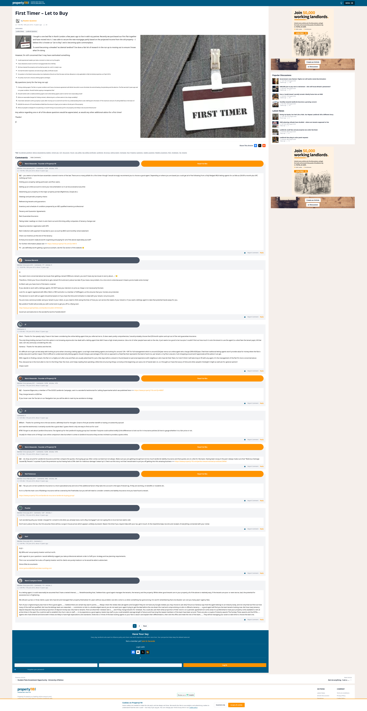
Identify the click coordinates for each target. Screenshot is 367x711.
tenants (184, 153)
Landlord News (20, 31)
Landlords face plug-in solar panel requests (294, 137)
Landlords (100, 153)
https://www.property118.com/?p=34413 (62, 244)
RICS (169, 153)
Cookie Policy (341, 698)
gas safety (78, 153)
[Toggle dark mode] (341, 3)
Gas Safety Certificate (89, 153)
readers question (149, 153)
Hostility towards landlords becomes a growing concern (298, 102)
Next (145, 626)
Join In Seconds (148, 641)
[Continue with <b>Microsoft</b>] (147, 652)
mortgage (123, 153)
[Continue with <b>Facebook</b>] (133, 652)
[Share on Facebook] (255, 145)
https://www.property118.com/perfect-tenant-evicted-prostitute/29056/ (201, 461)
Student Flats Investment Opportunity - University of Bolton (41, 680)
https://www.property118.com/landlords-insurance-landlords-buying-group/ (46, 495)
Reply (262, 253)
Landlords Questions (31, 31)
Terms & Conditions (343, 693)
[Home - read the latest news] (175, 3)
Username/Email (20, 662)
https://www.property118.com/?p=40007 (149, 390)
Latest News (321, 693)
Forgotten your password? (36, 669)
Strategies (175, 153)
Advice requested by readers (42, 153)
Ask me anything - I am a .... (338, 680)
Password (102, 662)
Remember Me (21, 669)
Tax (180, 153)
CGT (60, 153)
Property (133, 153)
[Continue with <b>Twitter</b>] (143, 652)
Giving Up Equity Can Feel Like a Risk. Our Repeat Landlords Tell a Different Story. (307, 114)
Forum (72, 153)
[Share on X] (259, 145)
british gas (55, 153)
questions (139, 153)
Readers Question (30, 21)
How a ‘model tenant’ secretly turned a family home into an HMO (301, 94)
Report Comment (253, 253)
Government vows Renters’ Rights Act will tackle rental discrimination (303, 79)
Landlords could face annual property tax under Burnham (299, 130)
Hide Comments (35, 157)
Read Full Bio (202, 164)
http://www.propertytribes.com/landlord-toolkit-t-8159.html (40, 308)
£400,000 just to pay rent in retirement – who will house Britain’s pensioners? (305, 87)
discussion (66, 153)
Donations (320, 698)
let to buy (107, 153)
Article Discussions (323, 696)
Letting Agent (114, 153)
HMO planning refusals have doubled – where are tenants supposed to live (304, 122)
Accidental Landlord (25, 153)
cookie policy (193, 707)
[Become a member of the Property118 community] (313, 33)
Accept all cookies (236, 705)
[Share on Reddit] (264, 145)
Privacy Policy (341, 696)
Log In (224, 665)
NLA (128, 153)
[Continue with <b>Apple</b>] (138, 652)
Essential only (220, 705)
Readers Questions (161, 153)
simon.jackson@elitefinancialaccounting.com (35, 568)
